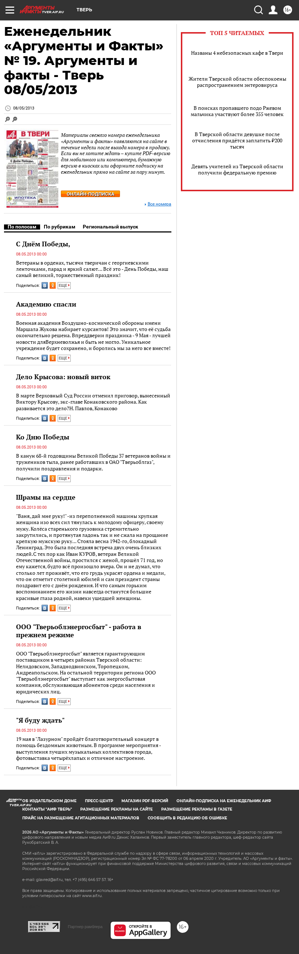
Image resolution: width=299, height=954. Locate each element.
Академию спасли (46, 304)
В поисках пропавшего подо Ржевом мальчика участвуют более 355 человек (237, 111)
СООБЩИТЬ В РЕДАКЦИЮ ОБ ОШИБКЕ (187, 818)
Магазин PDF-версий (144, 801)
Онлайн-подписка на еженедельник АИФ (223, 801)
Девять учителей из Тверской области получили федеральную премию (237, 169)
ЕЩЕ (63, 285)
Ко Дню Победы (42, 436)
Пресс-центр (99, 801)
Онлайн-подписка (90, 194)
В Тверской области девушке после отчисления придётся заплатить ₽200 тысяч (237, 140)
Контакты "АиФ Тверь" (47, 809)
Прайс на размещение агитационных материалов (80, 818)
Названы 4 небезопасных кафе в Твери (237, 53)
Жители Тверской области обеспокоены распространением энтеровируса (237, 82)
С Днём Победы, (43, 243)
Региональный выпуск (110, 227)
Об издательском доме (49, 801)
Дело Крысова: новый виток (63, 376)
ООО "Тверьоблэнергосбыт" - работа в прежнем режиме (78, 630)
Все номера (159, 204)
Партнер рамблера (85, 926)
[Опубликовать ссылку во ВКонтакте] (45, 285)
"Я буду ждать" (40, 720)
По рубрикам (59, 227)
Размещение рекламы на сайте (116, 809)
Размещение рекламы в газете (196, 809)
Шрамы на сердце (45, 497)
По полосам (22, 227)
